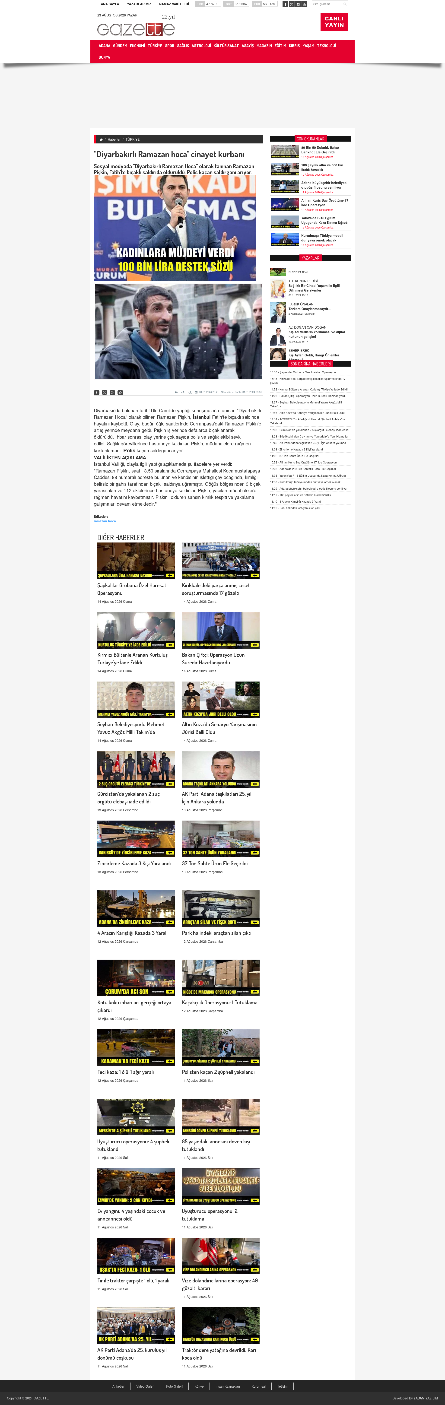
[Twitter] (104, 392)
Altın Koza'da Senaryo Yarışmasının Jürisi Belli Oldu (307, 413)
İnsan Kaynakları (228, 1386)
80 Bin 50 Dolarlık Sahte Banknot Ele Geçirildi (320, 149)
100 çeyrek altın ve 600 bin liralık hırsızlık (322, 167)
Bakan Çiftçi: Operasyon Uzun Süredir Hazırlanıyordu (308, 396)
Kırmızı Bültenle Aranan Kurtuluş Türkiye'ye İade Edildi (309, 389)
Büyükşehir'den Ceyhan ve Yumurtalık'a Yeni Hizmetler (309, 436)
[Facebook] (96, 392)
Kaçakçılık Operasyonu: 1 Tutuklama (219, 1002)
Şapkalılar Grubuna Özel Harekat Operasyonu (303, 372)
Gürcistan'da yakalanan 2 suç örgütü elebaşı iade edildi (309, 430)
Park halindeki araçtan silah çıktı (216, 932)
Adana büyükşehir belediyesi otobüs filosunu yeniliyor (324, 185)
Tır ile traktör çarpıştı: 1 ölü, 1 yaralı (133, 1280)
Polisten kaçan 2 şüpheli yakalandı (218, 1071)
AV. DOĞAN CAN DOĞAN (307, 293)
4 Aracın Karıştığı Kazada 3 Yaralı (132, 932)
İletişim (282, 1386)
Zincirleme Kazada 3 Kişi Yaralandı (134, 863)
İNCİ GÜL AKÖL (300, 339)
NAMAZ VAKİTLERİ (174, 4)
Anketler (118, 1386)
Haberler (114, 139)
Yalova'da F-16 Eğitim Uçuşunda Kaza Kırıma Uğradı (324, 220)
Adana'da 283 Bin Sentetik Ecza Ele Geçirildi (303, 469)
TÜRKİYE (133, 139)
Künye (199, 1386)
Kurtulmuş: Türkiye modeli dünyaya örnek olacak (322, 237)
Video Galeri (145, 1386)
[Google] (112, 392)
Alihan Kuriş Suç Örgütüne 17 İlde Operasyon (324, 202)
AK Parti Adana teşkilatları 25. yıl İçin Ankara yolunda (308, 443)
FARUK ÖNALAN (301, 270)
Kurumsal (259, 1386)
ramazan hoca (105, 521)
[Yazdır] (177, 392)
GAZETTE (41, 1398)
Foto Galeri (174, 1386)
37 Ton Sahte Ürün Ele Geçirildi (215, 863)
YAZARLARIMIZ (139, 4)
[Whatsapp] (120, 392)
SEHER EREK (299, 316)
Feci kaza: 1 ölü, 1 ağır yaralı (125, 1071)
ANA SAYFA (110, 4)
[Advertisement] (222, 95)
